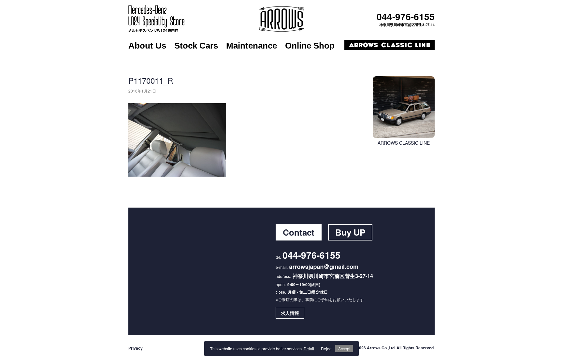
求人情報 (290, 313)
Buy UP (350, 232)
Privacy (135, 348)
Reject (326, 348)
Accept (344, 348)
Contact (298, 232)
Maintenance (251, 46)
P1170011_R (150, 80)
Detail (309, 348)
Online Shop (310, 46)
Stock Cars (196, 46)
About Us (147, 46)
